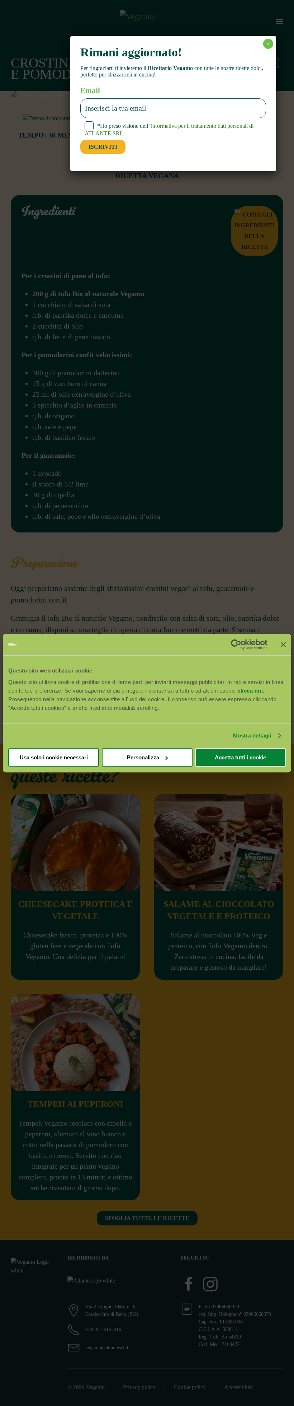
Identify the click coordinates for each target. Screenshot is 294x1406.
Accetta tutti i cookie (240, 757)
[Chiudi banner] (283, 644)
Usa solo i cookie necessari (54, 757)
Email (90, 90)
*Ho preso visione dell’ (169, 129)
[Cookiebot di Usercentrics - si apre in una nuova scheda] (236, 644)
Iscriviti (103, 147)
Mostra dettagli (252, 735)
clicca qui (250, 691)
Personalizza (143, 757)
